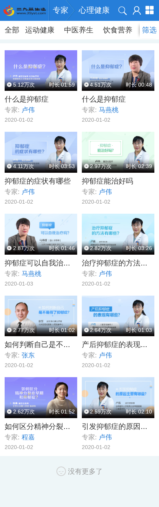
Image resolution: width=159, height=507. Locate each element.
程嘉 (28, 437)
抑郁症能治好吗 (107, 181)
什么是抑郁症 (27, 99)
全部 (12, 30)
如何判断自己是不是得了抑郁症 (56, 344)
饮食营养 (117, 30)
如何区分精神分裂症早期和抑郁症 (60, 426)
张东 (28, 355)
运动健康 (39, 30)
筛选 (149, 30)
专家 (60, 10)
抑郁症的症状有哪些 (38, 181)
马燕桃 (108, 110)
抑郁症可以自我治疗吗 (41, 263)
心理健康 (94, 10)
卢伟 (28, 110)
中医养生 (78, 30)
